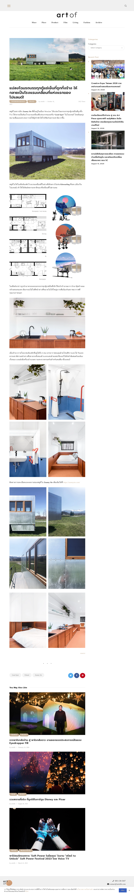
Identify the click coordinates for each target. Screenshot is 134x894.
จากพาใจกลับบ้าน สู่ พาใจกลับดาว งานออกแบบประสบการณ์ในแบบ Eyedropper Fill (45, 741)
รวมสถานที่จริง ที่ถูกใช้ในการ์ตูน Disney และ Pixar (37, 799)
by (41, 101)
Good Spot (15, 675)
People (14, 735)
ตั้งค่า (27, 891)
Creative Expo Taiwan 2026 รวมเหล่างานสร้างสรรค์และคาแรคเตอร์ (106, 85)
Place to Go (26, 850)
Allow (123, 890)
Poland (27, 675)
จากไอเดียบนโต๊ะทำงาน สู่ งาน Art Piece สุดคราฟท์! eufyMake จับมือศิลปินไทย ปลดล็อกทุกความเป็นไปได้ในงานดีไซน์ (107, 120)
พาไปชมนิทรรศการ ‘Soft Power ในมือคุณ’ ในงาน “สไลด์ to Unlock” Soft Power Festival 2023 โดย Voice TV (42, 857)
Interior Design (18, 101)
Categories (92, 44)
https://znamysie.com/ (71, 482)
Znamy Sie (38, 675)
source (82, 653)
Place (32, 101)
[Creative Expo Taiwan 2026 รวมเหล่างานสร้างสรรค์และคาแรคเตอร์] (108, 70)
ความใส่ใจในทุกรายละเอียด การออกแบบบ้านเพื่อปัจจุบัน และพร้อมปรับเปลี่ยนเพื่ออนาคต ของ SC (107, 157)
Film (13, 794)
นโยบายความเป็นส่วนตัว (85, 889)
